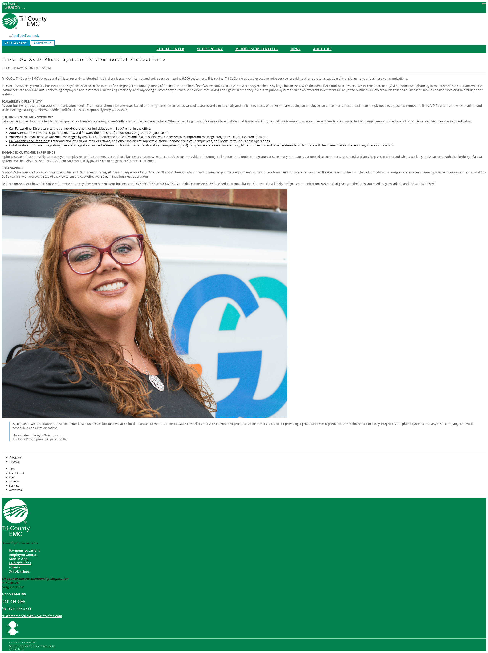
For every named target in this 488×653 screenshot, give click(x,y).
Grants (14, 567)
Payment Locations (24, 550)
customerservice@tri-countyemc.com (32, 616)
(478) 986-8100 (13, 601)
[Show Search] (10, 36)
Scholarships (19, 571)
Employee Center (23, 555)
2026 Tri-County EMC (23, 642)
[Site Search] (484, 4)
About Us (322, 49)
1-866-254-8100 (14, 594)
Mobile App (18, 559)
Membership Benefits (256, 49)
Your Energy (210, 49)
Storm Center (170, 49)
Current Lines (20, 563)
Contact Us (42, 43)
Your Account (16, 43)
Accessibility (16, 649)
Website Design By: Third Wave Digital (32, 645)
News (295, 49)
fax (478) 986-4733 (16, 609)
